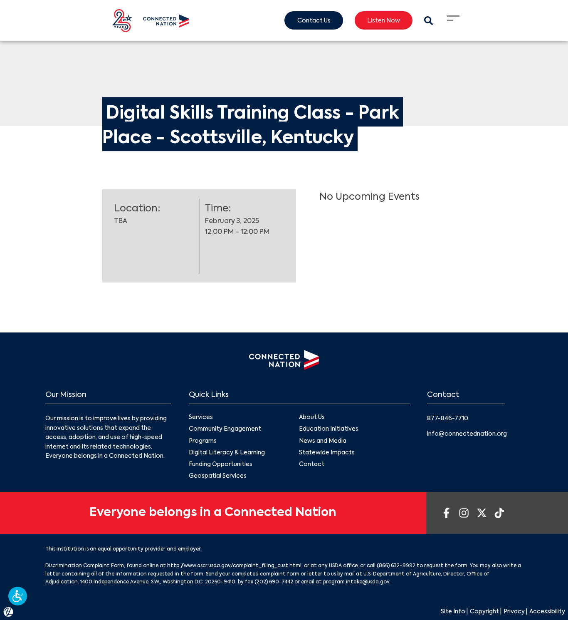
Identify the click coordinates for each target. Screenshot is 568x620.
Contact (311, 464)
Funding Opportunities (220, 464)
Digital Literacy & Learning (227, 453)
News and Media (322, 441)
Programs (203, 441)
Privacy (514, 612)
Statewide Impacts (327, 453)
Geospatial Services (218, 476)
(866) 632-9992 (396, 565)
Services (201, 417)
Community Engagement (225, 429)
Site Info (453, 612)
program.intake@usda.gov (356, 582)
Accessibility (547, 612)
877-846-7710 (447, 419)
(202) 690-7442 (273, 582)
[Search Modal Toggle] (428, 20)
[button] (17, 596)
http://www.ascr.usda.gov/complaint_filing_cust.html (234, 565)
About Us (312, 417)
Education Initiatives (328, 429)
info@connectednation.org (467, 434)
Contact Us (314, 21)
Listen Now (383, 21)
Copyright (484, 612)
